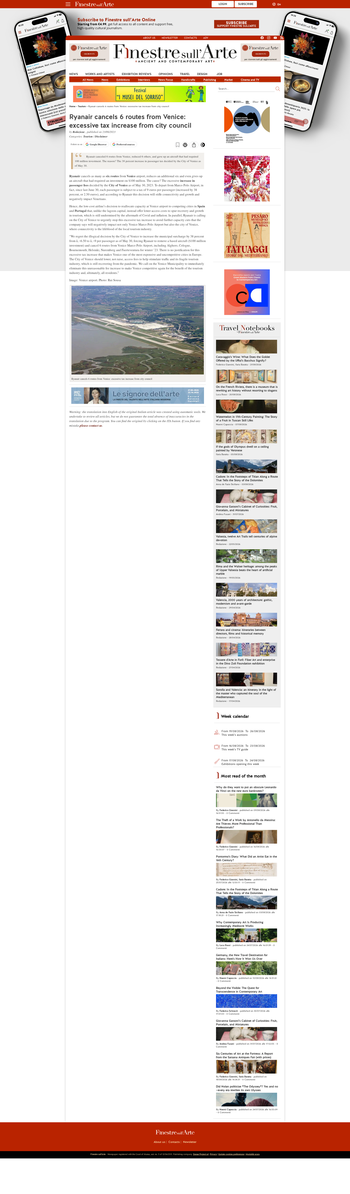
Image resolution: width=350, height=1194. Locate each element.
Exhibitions (123, 79)
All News (88, 79)
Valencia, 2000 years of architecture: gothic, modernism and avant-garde (244, 601)
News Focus (165, 79)
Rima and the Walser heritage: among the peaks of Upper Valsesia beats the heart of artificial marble (246, 570)
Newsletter (170, 37)
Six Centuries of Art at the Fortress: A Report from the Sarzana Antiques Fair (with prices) (244, 1055)
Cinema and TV (250, 79)
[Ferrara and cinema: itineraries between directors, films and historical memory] (246, 620)
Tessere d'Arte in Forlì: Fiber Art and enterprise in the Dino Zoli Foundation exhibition (245, 661)
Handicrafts (188, 79)
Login (223, 4)
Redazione (79, 132)
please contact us (91, 425)
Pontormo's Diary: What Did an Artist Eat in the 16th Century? (246, 858)
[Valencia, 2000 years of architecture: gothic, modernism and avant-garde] (246, 590)
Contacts (190, 37)
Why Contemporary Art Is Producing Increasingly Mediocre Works (239, 924)
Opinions (166, 74)
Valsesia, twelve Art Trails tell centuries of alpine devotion (246, 538)
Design (202, 74)
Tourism (88, 136)
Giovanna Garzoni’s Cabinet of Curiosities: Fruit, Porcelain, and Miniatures (246, 508)
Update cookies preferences (231, 1154)
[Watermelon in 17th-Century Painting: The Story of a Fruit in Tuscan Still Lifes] (246, 407)
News (73, 74)
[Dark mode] (203, 146)
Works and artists (99, 74)
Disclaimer (101, 136)
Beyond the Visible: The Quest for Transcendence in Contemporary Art (239, 989)
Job (219, 74)
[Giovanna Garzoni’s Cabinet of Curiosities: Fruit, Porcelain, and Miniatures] (246, 496)
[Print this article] (185, 145)
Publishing (209, 79)
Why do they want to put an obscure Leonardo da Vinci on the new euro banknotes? (246, 789)
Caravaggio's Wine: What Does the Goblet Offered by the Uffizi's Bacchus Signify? (243, 358)
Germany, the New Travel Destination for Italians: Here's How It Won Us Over (241, 957)
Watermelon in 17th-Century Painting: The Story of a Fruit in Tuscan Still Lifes (246, 418)
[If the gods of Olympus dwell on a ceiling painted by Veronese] (246, 437)
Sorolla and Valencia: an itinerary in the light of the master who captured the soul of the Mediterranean (246, 693)
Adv (205, 37)
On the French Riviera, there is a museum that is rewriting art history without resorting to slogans (247, 388)
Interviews (144, 79)
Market (228, 79)
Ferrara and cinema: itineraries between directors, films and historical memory (241, 631)
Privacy (213, 1154)
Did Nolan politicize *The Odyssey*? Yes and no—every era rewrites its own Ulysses (247, 1088)
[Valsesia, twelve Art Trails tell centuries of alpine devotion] (246, 526)
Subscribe (245, 4)
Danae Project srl (201, 1154)
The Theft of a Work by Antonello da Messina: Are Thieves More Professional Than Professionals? (245, 823)
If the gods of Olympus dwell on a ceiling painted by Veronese (242, 448)
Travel (185, 74)
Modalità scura (253, 1154)
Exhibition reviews (136, 74)
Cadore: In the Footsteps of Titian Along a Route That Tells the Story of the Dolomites (247, 478)
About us (149, 37)
